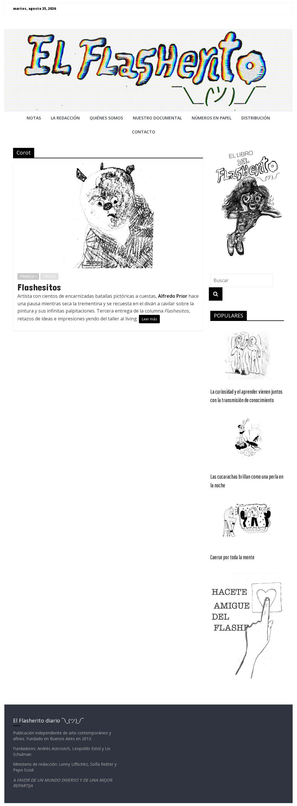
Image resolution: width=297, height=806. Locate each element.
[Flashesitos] (108, 166)
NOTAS (34, 118)
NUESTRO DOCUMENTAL (157, 118)
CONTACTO (143, 132)
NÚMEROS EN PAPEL (211, 118)
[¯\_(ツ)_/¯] (148, 32)
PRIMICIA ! (28, 276)
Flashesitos (39, 287)
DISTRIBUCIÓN (255, 118)
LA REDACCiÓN (65, 118)
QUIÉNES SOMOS (106, 118)
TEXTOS (49, 276)
